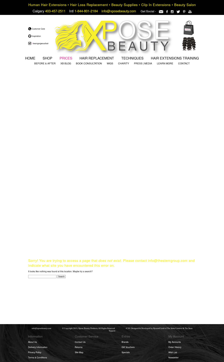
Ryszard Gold (158, 328)
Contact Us (80, 341)
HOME (30, 58)
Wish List (172, 352)
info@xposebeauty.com (118, 10)
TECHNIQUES (132, 58)
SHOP (47, 58)
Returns (78, 347)
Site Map (79, 352)
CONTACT (184, 63)
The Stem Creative (174, 328)
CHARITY (123, 63)
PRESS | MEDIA (143, 63)
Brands (125, 341)
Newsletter (173, 357)
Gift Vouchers (128, 347)
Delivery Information (37, 347)
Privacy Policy (34, 352)
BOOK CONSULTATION (89, 63)
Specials (126, 352)
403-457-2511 (55, 10)
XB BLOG (65, 63)
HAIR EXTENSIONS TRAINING (175, 58)
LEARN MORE (165, 63)
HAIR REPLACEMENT (97, 58)
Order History (174, 347)
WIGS (110, 63)
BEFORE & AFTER (45, 63)
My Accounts (174, 341)
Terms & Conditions (37, 357)
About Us (32, 341)
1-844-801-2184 (86, 10)
